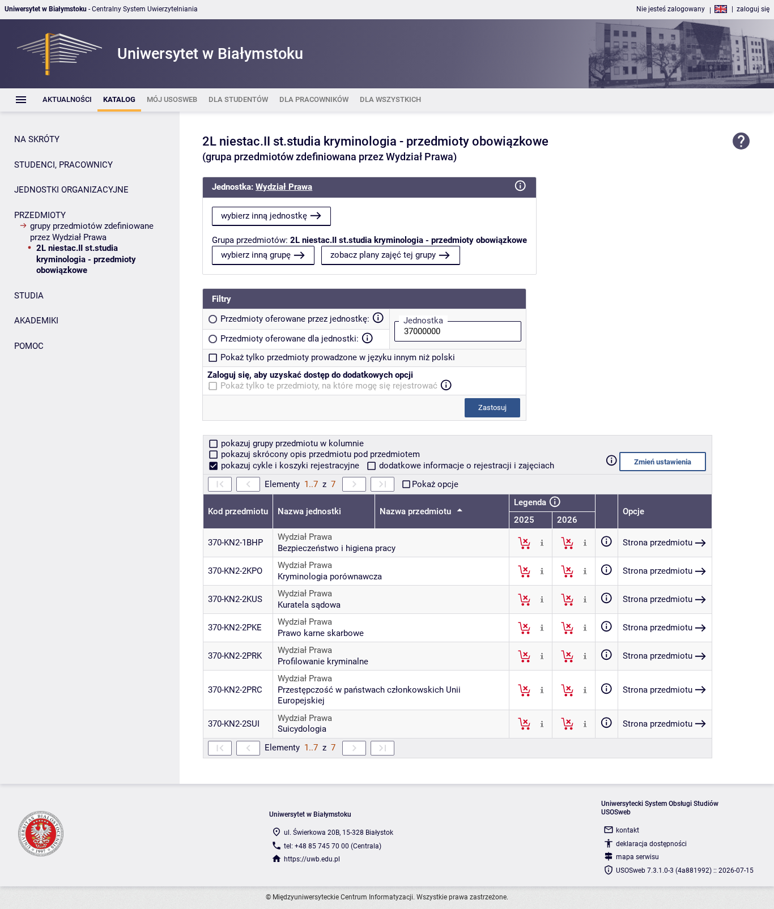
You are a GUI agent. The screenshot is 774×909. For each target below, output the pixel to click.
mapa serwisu (637, 857)
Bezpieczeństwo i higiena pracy (336, 548)
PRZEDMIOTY (40, 215)
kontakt (627, 830)
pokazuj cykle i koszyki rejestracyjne (290, 465)
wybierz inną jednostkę (264, 216)
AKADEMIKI (36, 320)
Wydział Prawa (284, 187)
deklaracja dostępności (651, 844)
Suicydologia (302, 729)
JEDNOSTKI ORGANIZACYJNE (71, 190)
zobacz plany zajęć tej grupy (383, 255)
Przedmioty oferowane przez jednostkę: (295, 319)
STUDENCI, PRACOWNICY (63, 165)
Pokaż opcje (435, 484)
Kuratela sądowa (309, 605)
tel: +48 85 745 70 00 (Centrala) (332, 846)
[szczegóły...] (542, 542)
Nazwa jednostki (309, 511)
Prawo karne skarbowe (321, 633)
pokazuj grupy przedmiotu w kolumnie (291, 443)
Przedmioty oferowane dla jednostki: (289, 339)
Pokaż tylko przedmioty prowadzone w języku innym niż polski (337, 357)
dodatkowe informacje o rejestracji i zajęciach (465, 465)
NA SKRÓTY (36, 139)
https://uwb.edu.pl (312, 859)
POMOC (29, 346)
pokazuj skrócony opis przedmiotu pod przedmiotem (319, 454)
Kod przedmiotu (238, 511)
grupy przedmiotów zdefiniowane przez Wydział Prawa (92, 231)
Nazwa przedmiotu (416, 511)
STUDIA (29, 296)
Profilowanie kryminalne (323, 661)
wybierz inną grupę (256, 255)
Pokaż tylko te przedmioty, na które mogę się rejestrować (328, 386)
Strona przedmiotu (657, 542)
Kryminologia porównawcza (330, 576)
